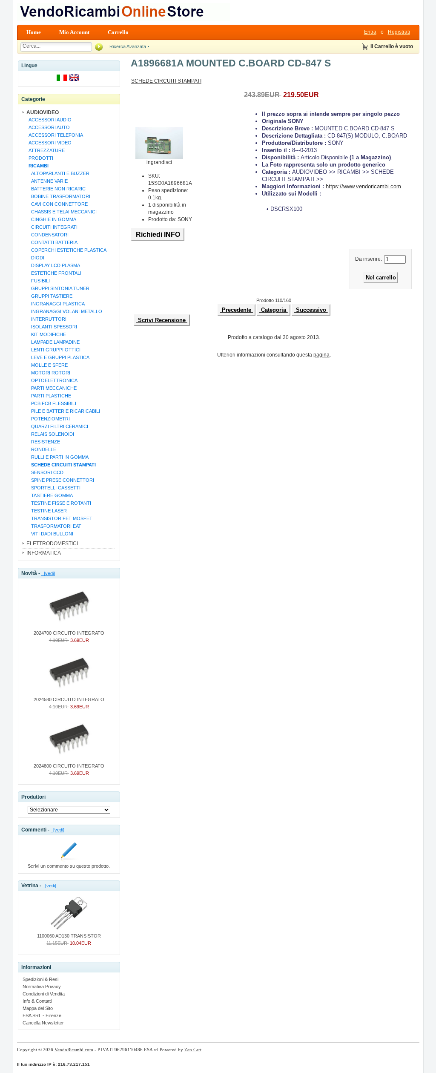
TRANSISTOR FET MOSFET (59, 518)
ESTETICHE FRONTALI (53, 273)
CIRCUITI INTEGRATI (51, 227)
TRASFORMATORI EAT (53, 526)
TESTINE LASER (46, 510)
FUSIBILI (38, 280)
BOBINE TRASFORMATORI (58, 196)
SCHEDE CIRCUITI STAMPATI (166, 81)
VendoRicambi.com (73, 1049)
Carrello (118, 32)
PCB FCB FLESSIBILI (51, 403)
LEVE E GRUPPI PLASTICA (57, 357)
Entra (370, 32)
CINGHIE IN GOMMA (51, 219)
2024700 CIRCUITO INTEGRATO (69, 633)
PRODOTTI (39, 158)
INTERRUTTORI (46, 319)
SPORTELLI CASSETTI (53, 487)
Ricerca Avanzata (127, 46)
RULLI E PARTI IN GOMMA (57, 457)
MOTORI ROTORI (48, 372)
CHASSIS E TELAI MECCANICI (61, 211)
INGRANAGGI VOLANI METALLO (64, 311)
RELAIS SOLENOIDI (50, 434)
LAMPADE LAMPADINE (53, 342)
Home (33, 32)
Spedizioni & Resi (40, 979)
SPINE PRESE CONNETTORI (60, 480)
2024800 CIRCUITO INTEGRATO (69, 765)
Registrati (399, 32)
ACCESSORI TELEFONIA (54, 135)
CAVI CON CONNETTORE (57, 204)
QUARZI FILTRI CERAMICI (57, 426)
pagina (321, 355)
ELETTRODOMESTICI (52, 544)
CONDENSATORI (47, 234)
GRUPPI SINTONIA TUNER (57, 288)
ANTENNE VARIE (47, 181)
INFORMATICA (43, 553)
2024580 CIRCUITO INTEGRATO (69, 699)
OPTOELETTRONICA (51, 380)
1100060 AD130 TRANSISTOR (69, 935)
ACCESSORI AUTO (48, 127)
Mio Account (74, 32)
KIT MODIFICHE (46, 334)
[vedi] (48, 573)
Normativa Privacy (42, 986)
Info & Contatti (37, 1001)
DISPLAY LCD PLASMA (53, 265)
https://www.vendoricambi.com (363, 186)
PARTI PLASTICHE (48, 395)
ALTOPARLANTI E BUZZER (57, 173)
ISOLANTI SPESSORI (51, 326)
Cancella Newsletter (43, 1022)
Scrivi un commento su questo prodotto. (69, 866)
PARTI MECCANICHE (51, 388)
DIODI (35, 257)
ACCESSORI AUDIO (49, 119)
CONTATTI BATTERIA (51, 242)
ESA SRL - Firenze (42, 1015)
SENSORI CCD (44, 472)
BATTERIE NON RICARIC (56, 188)
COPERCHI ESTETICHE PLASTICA (66, 250)
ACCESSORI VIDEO (49, 142)
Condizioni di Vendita (44, 993)
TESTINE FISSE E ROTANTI (58, 503)
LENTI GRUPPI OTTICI (53, 349)
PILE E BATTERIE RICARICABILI (63, 411)
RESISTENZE (43, 441)
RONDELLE (41, 449)
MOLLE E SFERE (47, 365)
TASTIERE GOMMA (49, 495)
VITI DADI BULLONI (49, 533)
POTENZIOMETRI (48, 418)
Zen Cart (192, 1049)
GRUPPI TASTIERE (49, 296)
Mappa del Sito (38, 1008)
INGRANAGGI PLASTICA (55, 303)
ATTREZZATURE (45, 150)
